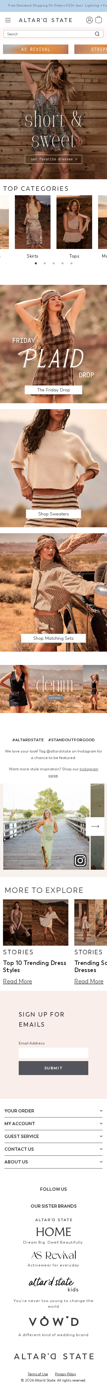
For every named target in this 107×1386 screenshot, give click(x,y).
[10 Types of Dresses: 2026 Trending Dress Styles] (35, 922)
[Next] (95, 826)
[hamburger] (8, 19)
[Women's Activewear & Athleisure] (35, 49)
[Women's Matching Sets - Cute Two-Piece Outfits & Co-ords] (53, 592)
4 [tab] (62, 264)
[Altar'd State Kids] (53, 1283)
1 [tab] (36, 264)
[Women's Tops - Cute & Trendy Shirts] (74, 222)
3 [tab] (53, 264)
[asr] (53, 1254)
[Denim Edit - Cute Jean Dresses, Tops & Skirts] (53, 690)
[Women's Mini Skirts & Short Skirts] (33, 222)
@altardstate (58, 751)
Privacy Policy (65, 1374)
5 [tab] (71, 264)
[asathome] (53, 1227)
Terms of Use (38, 1374)
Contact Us (19, 1149)
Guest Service (21, 1136)
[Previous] (12, 826)
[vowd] (53, 1321)
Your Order (19, 1111)
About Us (16, 1162)
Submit (53, 1068)
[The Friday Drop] (53, 343)
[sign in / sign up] (89, 19)
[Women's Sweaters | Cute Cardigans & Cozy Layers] (53, 468)
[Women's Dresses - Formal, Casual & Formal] (53, 119)
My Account (19, 1123)
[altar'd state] (45, 19)
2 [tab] (45, 264)
